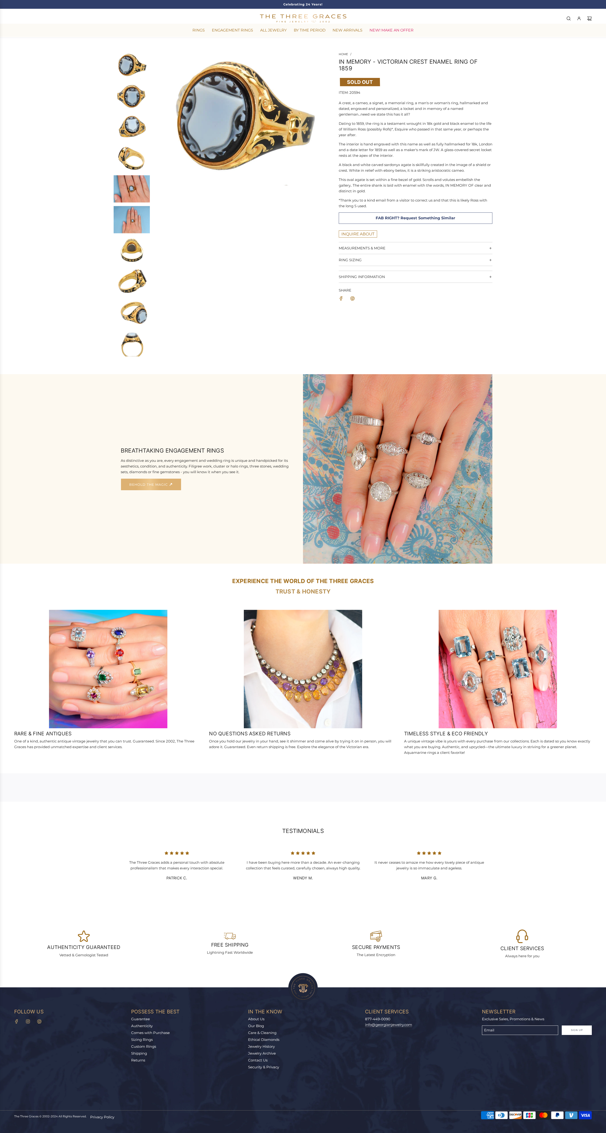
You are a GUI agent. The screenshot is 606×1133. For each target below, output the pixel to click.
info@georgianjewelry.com (388, 1024)
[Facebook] (16, 1021)
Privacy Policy (102, 1117)
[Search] (568, 18)
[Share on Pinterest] (352, 299)
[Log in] (579, 18)
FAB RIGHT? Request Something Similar (415, 218)
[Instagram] (28, 1021)
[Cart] (589, 18)
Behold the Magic (149, 484)
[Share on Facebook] (341, 299)
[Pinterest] (39, 1021)
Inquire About (357, 234)
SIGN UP (577, 1030)
